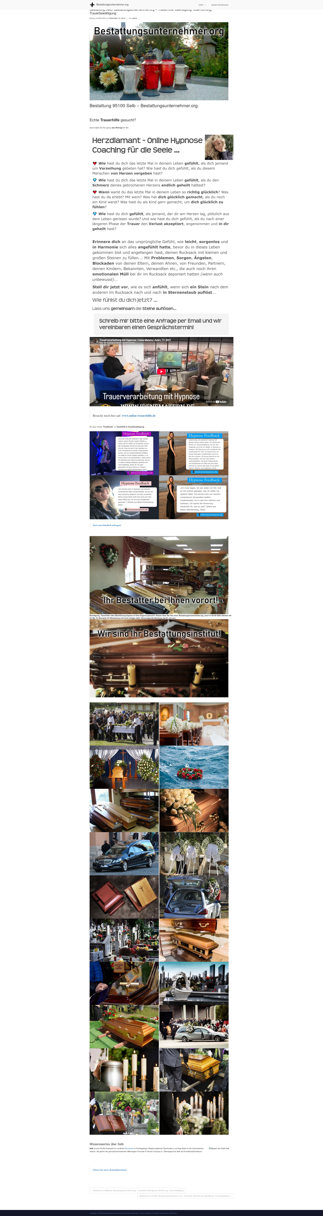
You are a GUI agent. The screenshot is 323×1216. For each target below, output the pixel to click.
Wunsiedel (129, 1148)
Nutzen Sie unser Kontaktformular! (110, 1169)
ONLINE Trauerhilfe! (219, 5)
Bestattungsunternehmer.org (112, 4)
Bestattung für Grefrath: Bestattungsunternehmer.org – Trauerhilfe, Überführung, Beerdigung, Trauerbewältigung (184, 1196)
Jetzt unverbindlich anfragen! (107, 525)
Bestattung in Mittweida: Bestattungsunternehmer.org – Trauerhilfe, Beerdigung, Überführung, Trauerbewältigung (138, 1190)
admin (134, 18)
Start (201, 5)
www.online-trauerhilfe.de (139, 415)
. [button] (176, 618)
